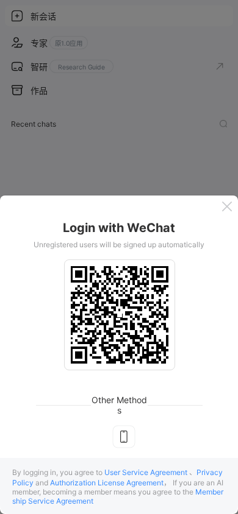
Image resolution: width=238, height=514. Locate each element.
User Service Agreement (145, 472)
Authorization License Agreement (107, 482)
